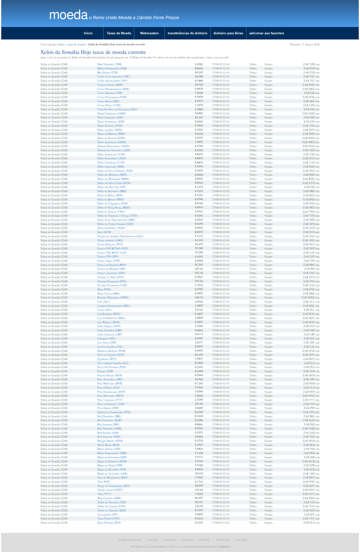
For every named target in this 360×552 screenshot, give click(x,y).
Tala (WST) (103, 481)
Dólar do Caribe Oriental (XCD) (115, 224)
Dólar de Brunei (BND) (110, 199)
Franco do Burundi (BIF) (111, 268)
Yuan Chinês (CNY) (108, 518)
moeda (68, 13)
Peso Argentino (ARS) (110, 379)
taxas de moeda (76, 44)
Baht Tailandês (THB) (109, 64)
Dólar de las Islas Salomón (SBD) (116, 219)
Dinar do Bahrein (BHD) (111, 133)
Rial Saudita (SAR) (108, 432)
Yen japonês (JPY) (107, 514)
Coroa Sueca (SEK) (108, 101)
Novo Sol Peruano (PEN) (111, 367)
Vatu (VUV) (104, 494)
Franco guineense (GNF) (111, 273)
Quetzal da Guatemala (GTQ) (114, 412)
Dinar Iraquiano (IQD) (110, 117)
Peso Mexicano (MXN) (110, 395)
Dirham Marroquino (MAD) (113, 146)
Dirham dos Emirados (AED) (114, 150)
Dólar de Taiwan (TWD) (111, 211)
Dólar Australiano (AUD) (111, 158)
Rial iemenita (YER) (108, 436)
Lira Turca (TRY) (107, 342)
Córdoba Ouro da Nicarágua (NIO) (117, 109)
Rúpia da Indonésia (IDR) (112, 457)
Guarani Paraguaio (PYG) (111, 281)
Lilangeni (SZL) (106, 338)
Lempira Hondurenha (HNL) (113, 305)
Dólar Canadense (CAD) (111, 162)
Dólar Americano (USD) (111, 154)
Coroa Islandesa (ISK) (109, 93)
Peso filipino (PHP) (108, 408)
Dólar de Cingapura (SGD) (112, 203)
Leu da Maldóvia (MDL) (111, 318)
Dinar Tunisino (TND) (110, 125)
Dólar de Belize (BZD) (110, 195)
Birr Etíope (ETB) (107, 72)
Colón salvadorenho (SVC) (112, 80)
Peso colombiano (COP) (111, 404)
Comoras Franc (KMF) (110, 84)
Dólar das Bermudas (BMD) (113, 179)
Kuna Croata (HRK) (108, 293)
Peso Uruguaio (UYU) (110, 400)
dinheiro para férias (228, 33)
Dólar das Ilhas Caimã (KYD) (114, 183)
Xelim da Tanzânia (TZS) (111, 502)
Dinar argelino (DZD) (109, 130)
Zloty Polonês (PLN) (109, 522)
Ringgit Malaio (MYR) (110, 440)
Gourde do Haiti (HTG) (110, 277)
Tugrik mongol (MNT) (110, 489)
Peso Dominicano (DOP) (111, 391)
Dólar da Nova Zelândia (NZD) (115, 170)
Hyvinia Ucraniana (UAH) (112, 285)
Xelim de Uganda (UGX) (111, 506)
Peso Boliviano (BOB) (109, 383)
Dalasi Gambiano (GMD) (111, 113)
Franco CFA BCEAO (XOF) (112, 248)
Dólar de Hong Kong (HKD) (113, 207)
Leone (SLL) (104, 309)
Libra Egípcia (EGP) (109, 326)
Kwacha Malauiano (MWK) (113, 297)
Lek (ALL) (103, 301)
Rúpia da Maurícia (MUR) (112, 461)
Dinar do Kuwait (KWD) (111, 138)
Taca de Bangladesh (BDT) (112, 477)
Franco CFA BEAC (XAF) (112, 252)
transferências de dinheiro (187, 33)
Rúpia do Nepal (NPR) (110, 465)
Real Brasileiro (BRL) (109, 416)
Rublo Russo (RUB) (108, 445)
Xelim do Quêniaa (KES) (111, 510)
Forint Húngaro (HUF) (110, 244)
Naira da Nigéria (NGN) (111, 354)
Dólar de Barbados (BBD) (112, 191)
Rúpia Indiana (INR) (109, 449)
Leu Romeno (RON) (108, 314)
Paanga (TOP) (105, 371)
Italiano (241, 540)
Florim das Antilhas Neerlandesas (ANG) (120, 236)
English (153, 540)
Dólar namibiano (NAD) (111, 228)
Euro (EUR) (104, 232)
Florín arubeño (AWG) (110, 240)
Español (204, 540)
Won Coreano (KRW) (109, 498)
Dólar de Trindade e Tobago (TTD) (117, 215)
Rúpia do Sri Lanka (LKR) (112, 473)
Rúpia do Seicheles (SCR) (111, 469)
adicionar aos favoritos (266, 33)
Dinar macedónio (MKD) (111, 142)
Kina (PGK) (104, 289)
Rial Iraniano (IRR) (108, 424)
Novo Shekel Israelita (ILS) (113, 363)
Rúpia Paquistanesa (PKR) (112, 453)
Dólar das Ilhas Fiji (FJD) (111, 187)
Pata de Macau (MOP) (109, 375)
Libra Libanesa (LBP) (109, 334)
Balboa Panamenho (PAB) (112, 68)
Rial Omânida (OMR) (109, 428)
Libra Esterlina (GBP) (109, 330)
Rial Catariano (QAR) (109, 420)
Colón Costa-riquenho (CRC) (113, 76)
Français (170, 540)
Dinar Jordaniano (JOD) (111, 121)
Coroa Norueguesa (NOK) (112, 97)
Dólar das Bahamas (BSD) (112, 174)
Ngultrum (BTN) (107, 359)
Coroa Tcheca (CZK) (109, 105)
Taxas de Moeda (119, 33)
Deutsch (187, 540)
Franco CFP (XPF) (107, 256)
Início (88, 33)
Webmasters (149, 33)
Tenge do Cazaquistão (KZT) (113, 486)
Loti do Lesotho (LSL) (110, 346)
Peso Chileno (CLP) (108, 387)
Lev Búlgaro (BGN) (108, 322)
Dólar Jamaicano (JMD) (110, 166)
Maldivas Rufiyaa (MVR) (111, 351)
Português (222, 540)
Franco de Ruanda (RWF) (111, 265)
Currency (224, 547)
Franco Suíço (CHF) (108, 260)
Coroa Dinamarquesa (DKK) (113, 89)
